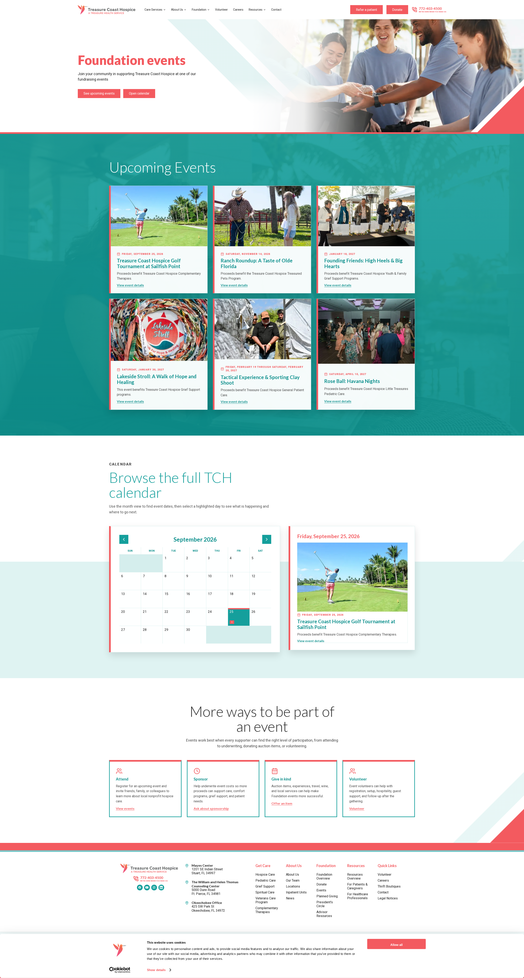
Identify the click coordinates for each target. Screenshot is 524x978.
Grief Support (264, 886)
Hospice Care (265, 874)
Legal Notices (388, 898)
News (290, 898)
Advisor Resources (324, 914)
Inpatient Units (296, 892)
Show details (156, 970)
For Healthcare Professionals (357, 896)
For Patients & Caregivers (357, 886)
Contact (276, 9)
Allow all (396, 944)
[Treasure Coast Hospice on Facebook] (140, 887)
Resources (255, 9)
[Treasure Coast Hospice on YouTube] (147, 887)
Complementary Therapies (266, 910)
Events (321, 890)
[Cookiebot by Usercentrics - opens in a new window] (120, 970)
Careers (238, 9)
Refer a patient (366, 10)
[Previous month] (123, 539)
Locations (293, 886)
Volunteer (221, 9)
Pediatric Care (265, 880)
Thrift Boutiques (389, 886)
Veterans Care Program (265, 900)
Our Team (292, 880)
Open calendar (139, 93)
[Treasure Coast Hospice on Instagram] (154, 887)
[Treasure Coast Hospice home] (108, 10)
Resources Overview (355, 876)
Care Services (153, 9)
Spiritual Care (264, 892)
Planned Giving (327, 896)
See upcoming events (99, 93)
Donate (397, 10)
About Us (177, 9)
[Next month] (266, 539)
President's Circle (324, 904)
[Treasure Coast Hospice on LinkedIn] (161, 887)
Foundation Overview (324, 876)
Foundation (199, 9)
